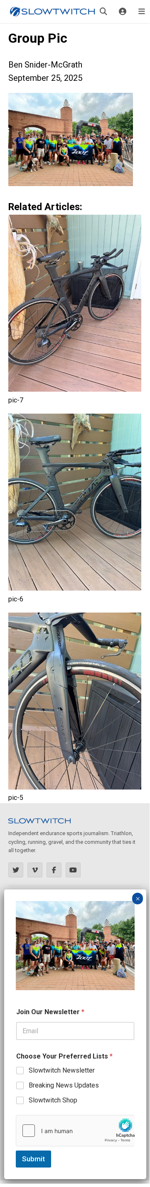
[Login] (122, 11)
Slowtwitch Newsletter (62, 1070)
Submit (33, 1159)
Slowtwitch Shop (53, 1100)
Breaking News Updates (64, 1085)
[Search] (103, 11)
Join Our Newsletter (50, 1012)
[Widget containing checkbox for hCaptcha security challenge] (75, 1130)
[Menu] (141, 11)
